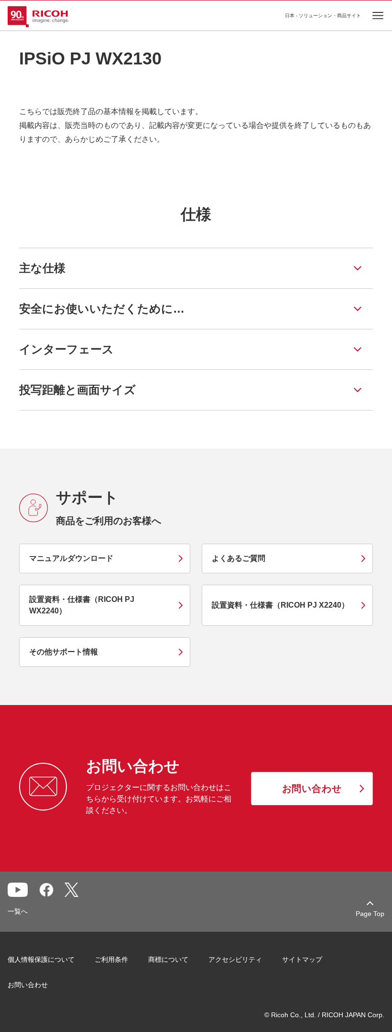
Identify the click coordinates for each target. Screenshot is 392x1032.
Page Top (370, 913)
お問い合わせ (28, 985)
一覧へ (18, 911)
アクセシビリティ (235, 959)
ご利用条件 (111, 959)
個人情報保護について (41, 959)
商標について (168, 959)
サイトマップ (302, 959)
